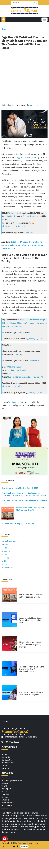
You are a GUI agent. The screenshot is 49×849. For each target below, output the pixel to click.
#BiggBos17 (10, 216)
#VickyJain (15, 213)
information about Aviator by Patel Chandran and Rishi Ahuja (24, 501)
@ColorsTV (11, 377)
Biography (5, 551)
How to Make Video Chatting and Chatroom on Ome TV (30, 509)
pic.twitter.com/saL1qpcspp (13, 226)
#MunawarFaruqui (28, 216)
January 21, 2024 (35, 393)
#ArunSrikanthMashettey (12, 326)
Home (4, 754)
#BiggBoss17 (25, 320)
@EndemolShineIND (35, 377)
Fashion (4, 561)
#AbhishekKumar (9, 323)
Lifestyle (5, 564)
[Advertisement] (24, 77)
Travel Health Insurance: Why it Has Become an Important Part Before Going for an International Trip (23, 494)
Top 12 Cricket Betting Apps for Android (17, 523)
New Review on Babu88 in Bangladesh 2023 (19, 488)
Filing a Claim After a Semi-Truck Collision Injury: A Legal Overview (31, 644)
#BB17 (30, 332)
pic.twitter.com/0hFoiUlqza (13, 386)
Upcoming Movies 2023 (10, 541)
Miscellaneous (7, 568)
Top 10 (4, 548)
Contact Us (6, 760)
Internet (5, 545)
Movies (4, 554)
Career (4, 765)
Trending (5, 558)
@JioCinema (21, 377)
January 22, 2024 (30, 232)
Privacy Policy (7, 763)
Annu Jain (34, 105)
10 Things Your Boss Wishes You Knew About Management (32, 693)
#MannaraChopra (24, 323)
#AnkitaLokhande (39, 323)
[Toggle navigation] (44, 20)
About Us (5, 757)
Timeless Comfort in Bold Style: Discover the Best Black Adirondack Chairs (32, 669)
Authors (5, 768)
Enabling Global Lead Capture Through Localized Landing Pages (31, 620)
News (3, 29)
